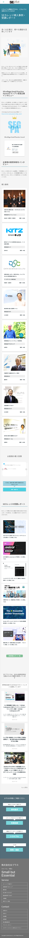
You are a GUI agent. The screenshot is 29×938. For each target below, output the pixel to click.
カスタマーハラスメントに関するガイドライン (12, 927)
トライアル (14, 836)
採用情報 (4, 919)
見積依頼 (14, 823)
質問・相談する (14, 489)
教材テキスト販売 (6, 901)
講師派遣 (4, 889)
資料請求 (14, 809)
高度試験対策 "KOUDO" (7, 895)
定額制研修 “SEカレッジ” (8, 886)
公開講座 (4, 898)
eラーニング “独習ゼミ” (7, 884)
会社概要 (4, 916)
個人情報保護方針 (6, 922)
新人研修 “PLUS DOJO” (7, 892)
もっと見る (25, 787)
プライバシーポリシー (7, 925)
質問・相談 (14, 850)
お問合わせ (5, 910)
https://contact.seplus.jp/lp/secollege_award (11, 114)
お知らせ (4, 913)
